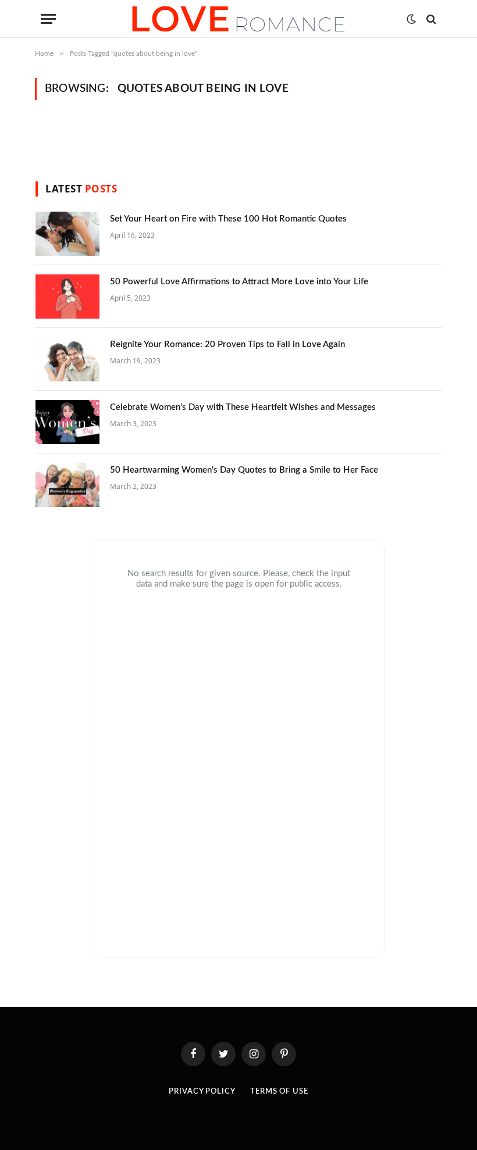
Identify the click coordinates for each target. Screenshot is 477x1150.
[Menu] (48, 19)
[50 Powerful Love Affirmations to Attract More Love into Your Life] (67, 296)
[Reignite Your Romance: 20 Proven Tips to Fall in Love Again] (67, 359)
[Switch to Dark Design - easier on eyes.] (411, 19)
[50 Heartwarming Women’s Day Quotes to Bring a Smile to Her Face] (67, 485)
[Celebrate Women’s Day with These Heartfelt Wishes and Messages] (67, 422)
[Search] (430, 19)
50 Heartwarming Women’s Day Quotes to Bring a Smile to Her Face (244, 470)
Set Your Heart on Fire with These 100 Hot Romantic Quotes (228, 219)
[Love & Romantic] (238, 19)
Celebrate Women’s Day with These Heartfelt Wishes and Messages (243, 407)
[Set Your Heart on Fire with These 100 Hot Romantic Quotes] (67, 234)
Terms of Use (279, 1091)
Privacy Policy (202, 1091)
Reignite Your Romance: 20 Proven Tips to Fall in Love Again (227, 344)
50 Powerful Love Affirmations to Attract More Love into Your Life (239, 281)
